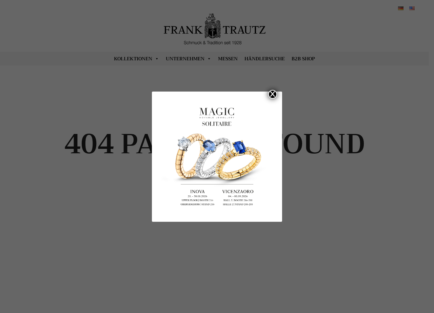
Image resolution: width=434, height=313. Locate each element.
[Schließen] (272, 94)
